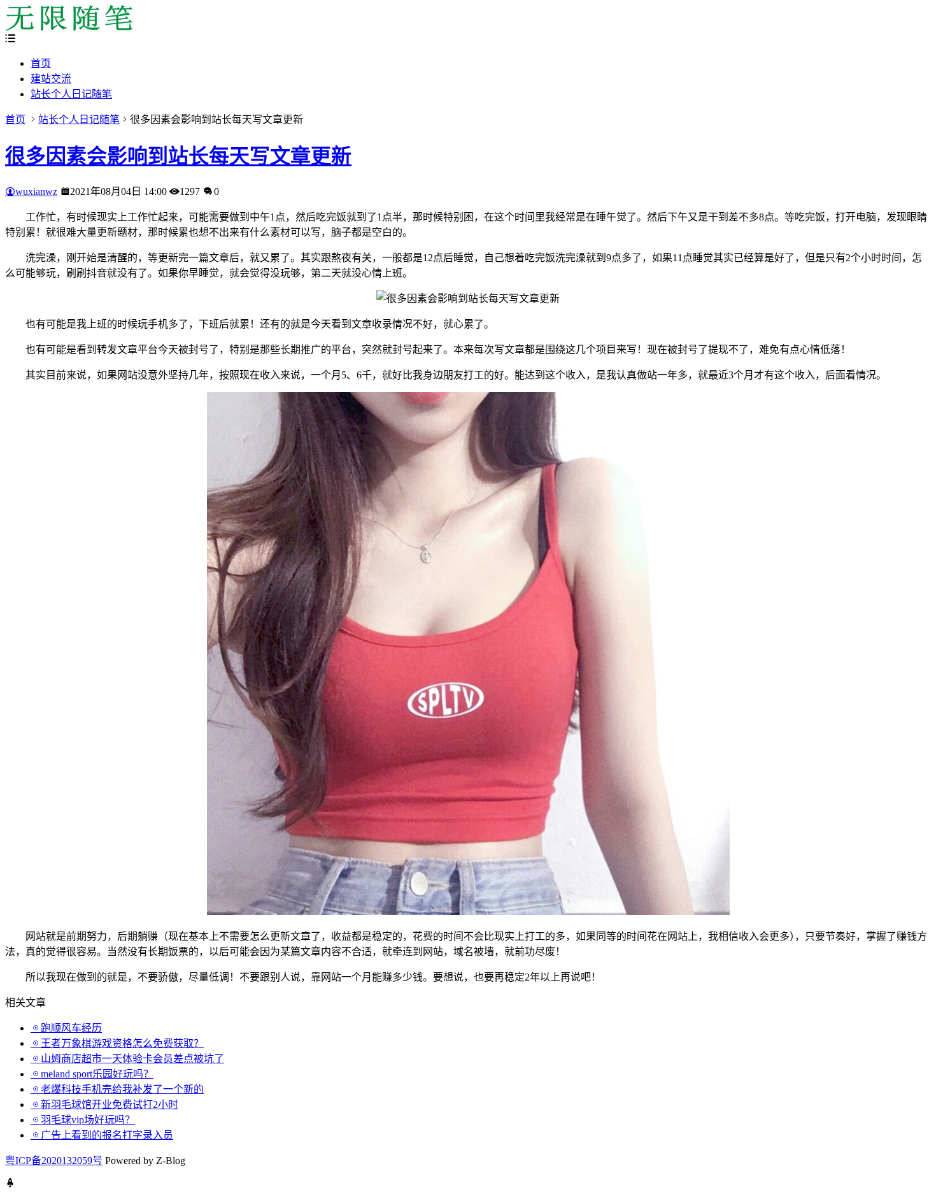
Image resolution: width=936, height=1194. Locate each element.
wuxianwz (36, 191)
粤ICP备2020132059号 (54, 1160)
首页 (41, 63)
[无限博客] (68, 27)
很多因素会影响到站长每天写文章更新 (178, 156)
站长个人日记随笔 (71, 94)
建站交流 (51, 78)
